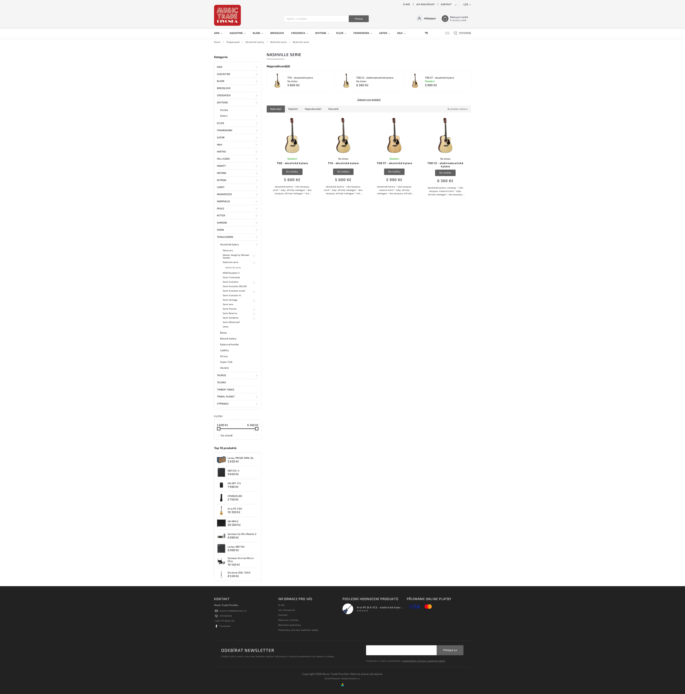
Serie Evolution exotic (234, 290)
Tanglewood (225, 236)
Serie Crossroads (231, 277)
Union (226, 326)
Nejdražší (293, 109)
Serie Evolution (231, 281)
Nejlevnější (275, 109)
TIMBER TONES (225, 389)
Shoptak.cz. (354, 678)
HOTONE (222, 172)
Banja (223, 332)
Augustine (223, 74)
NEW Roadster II (231, 272)
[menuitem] (220, 33)
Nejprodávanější (313, 109)
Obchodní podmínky (289, 624)
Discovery (228, 250)
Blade (221, 80)
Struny (224, 356)
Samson (222, 222)
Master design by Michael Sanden (236, 256)
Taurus (221, 375)
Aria (219, 66)
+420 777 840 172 (224, 620)
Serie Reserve (230, 313)
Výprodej (223, 403)
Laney (221, 187)
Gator (221, 137)
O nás (406, 4)
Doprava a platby (288, 619)
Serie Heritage (230, 299)
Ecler (220, 123)
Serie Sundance (231, 317)
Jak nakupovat (425, 4)
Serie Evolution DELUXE (235, 286)
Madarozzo (224, 194)
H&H (219, 144)
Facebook (225, 626)
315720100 (225, 615)
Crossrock (224, 95)
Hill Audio (223, 158)
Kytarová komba (229, 344)
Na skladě (239, 435)
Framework (224, 130)
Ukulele (224, 367)
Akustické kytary (229, 244)
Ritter (221, 215)
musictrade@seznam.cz (233, 610)
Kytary (224, 115)
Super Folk (226, 361)
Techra (221, 382)
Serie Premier (230, 308)
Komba (224, 109)
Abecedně (333, 109)
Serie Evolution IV (232, 295)
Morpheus (223, 201)
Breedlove (224, 88)
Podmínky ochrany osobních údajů (298, 629)
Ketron (221, 180)
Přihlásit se (450, 650)
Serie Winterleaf (231, 322)
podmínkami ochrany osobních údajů (424, 660)
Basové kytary (228, 338)
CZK (465, 4)
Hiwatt (221, 165)
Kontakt (446, 4)
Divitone (222, 102)
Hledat (359, 18)
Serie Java (228, 304)
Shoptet (336, 678)
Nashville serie (230, 262)
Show (220, 229)
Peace (220, 208)
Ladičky (224, 350)
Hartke (221, 151)
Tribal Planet (226, 396)
